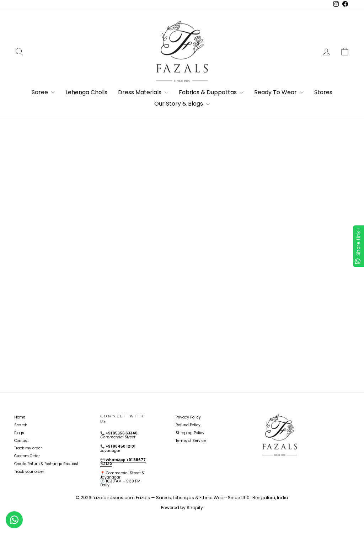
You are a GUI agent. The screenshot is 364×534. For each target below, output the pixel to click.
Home (19, 417)
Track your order (29, 471)
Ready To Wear (276, 92)
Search (20, 425)
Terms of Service (191, 440)
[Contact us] (14, 519)
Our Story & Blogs (179, 104)
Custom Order (27, 456)
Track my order (28, 448)
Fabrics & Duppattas (208, 92)
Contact (21, 440)
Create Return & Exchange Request (46, 463)
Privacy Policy (188, 417)
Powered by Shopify (182, 507)
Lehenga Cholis (86, 92)
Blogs (19, 433)
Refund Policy (188, 425)
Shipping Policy (190, 433)
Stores (323, 92)
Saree (40, 92)
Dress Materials (140, 92)
